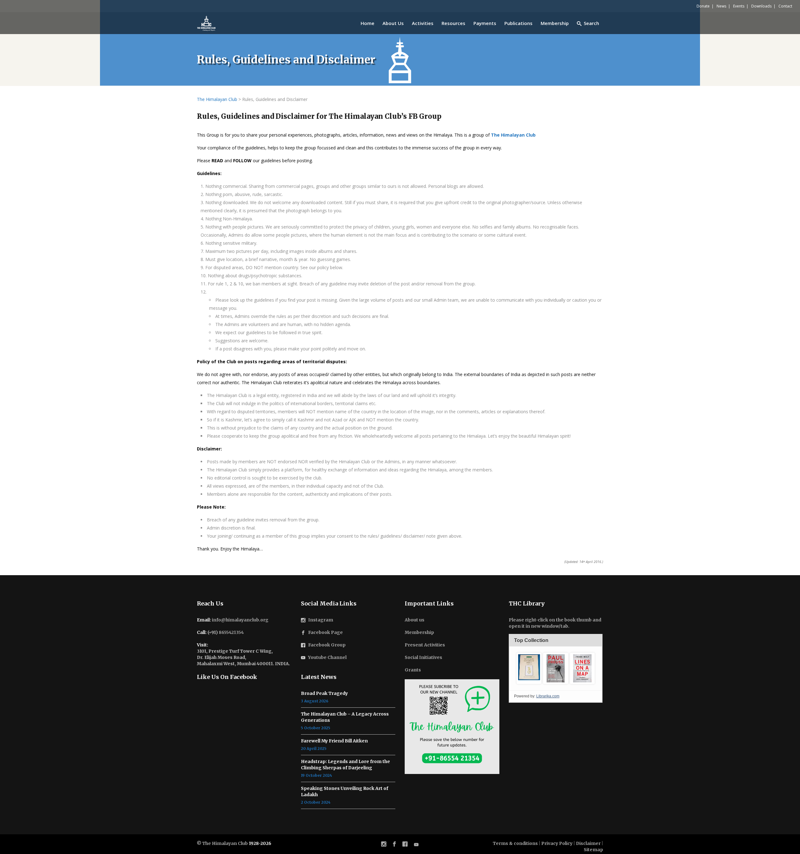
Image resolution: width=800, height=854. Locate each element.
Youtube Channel (327, 657)
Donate (703, 6)
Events (738, 6)
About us (414, 620)
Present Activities (425, 645)
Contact (785, 6)
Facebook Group (327, 645)
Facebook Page (325, 632)
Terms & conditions (515, 843)
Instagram (320, 620)
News (721, 6)
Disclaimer (588, 843)
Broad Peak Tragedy (324, 693)
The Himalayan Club (225, 843)
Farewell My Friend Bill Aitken (334, 741)
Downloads (761, 6)
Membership (419, 632)
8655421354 (231, 632)
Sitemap (593, 849)
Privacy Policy (556, 843)
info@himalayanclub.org (240, 620)
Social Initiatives (423, 657)
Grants (413, 670)
